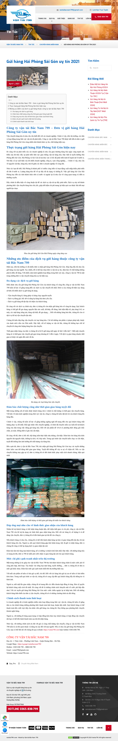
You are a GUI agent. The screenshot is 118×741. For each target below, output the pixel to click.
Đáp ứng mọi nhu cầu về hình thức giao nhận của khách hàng (33, 116)
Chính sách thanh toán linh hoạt (23, 121)
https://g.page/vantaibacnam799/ (29, 644)
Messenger (5, 733)
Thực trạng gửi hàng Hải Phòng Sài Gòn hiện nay (27, 106)
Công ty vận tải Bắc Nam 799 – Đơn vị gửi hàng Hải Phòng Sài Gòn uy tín (36, 103)
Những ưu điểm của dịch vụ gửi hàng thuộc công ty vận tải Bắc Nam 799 (36, 109)
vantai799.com (12, 737)
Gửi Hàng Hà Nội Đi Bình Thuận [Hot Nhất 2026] (98, 102)
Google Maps (5, 720)
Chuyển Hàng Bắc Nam (97, 137)
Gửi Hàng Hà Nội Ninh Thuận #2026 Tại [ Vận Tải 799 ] (99, 93)
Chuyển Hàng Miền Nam (29, 663)
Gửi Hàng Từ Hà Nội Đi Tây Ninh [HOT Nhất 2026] (99, 111)
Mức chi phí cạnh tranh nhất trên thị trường (27, 119)
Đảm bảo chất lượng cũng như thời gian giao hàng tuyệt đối (32, 114)
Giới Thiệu (61, 18)
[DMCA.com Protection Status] (74, 737)
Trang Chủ (42, 18)
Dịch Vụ (52, 18)
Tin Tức (80, 18)
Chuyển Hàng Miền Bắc (98, 144)
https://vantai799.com (51, 630)
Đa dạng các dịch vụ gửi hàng (23, 111)
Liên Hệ (88, 18)
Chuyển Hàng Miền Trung (99, 159)
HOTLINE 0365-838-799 (23, 709)
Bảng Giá (71, 18)
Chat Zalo (4, 727)
